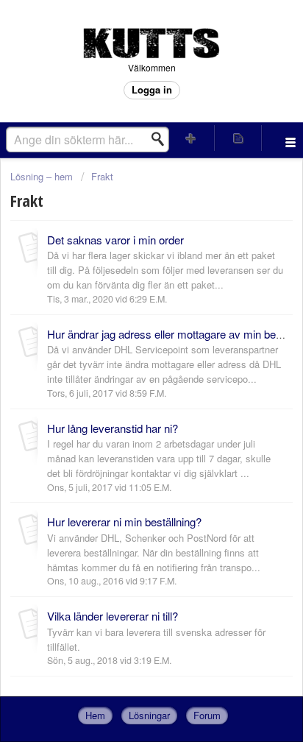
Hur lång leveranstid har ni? (112, 428)
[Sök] (162, 139)
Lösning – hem (43, 176)
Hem (95, 715)
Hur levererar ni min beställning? (124, 521)
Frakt (102, 176)
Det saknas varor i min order (115, 239)
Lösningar (149, 715)
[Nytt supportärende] (191, 138)
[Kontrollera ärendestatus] (238, 138)
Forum (207, 715)
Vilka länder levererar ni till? (112, 615)
